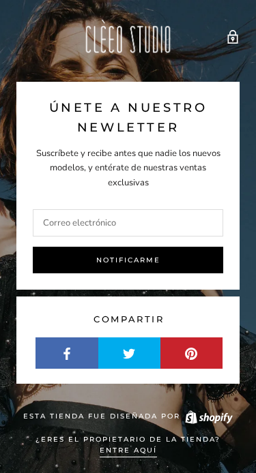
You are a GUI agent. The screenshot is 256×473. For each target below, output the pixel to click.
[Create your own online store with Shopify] (208, 416)
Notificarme (128, 260)
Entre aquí (128, 450)
